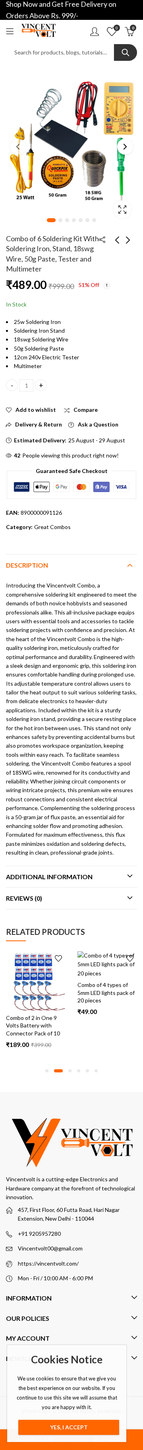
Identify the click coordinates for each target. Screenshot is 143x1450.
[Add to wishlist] (62, 958)
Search (125, 52)
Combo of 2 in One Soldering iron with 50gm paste (104, 1025)
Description (27, 565)
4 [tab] (74, 220)
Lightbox (122, 209)
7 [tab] (94, 220)
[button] (47, 1070)
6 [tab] (87, 220)
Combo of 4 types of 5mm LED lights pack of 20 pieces (38, 992)
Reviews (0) (24, 898)
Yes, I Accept (69, 1427)
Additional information (49, 876)
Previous (18, 147)
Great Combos (52, 526)
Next (125, 147)
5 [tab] (81, 220)
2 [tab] (60, 220)
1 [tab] (51, 220)
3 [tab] (67, 220)
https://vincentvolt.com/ (48, 1263)
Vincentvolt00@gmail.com (50, 1248)
